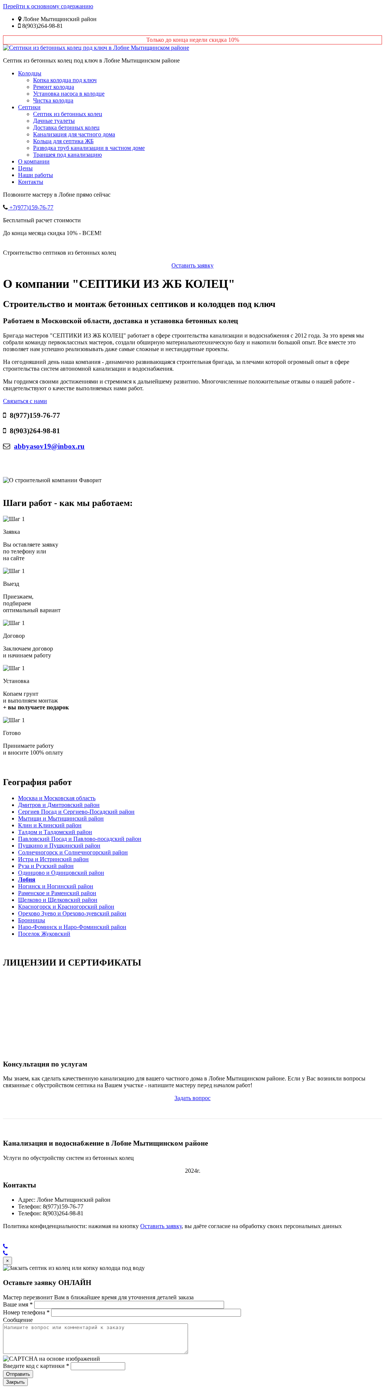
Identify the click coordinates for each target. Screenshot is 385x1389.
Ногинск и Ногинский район (55, 886)
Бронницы (31, 920)
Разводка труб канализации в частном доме (89, 148)
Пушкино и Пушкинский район (59, 845)
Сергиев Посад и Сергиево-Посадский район (76, 811)
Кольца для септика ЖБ (63, 141)
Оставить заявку (192, 265)
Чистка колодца (53, 100)
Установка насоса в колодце (69, 93)
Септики (29, 107)
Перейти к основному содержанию (48, 6)
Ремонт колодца (53, 87)
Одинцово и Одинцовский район (61, 872)
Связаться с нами (25, 401)
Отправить (18, 1374)
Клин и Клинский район (50, 825)
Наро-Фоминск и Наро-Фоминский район (72, 927)
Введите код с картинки (36, 1366)
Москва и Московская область (56, 798)
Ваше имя (18, 1304)
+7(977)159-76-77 (30, 207)
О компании (34, 161)
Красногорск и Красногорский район (66, 906)
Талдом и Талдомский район (55, 832)
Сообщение (18, 1320)
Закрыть (15, 1382)
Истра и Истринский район (53, 859)
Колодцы (29, 73)
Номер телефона (26, 1312)
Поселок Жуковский (44, 934)
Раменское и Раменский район (57, 893)
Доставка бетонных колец (66, 127)
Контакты (30, 182)
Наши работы (35, 175)
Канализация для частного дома (74, 134)
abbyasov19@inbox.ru (49, 446)
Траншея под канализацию (67, 154)
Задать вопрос (192, 1098)
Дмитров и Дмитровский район (59, 805)
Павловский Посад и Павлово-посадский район (79, 839)
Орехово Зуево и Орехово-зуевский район (72, 913)
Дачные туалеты (54, 121)
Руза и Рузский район (46, 866)
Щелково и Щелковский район (57, 900)
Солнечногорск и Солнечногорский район (73, 852)
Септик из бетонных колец (67, 114)
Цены (25, 168)
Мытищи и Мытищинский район (61, 818)
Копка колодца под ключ (65, 80)
